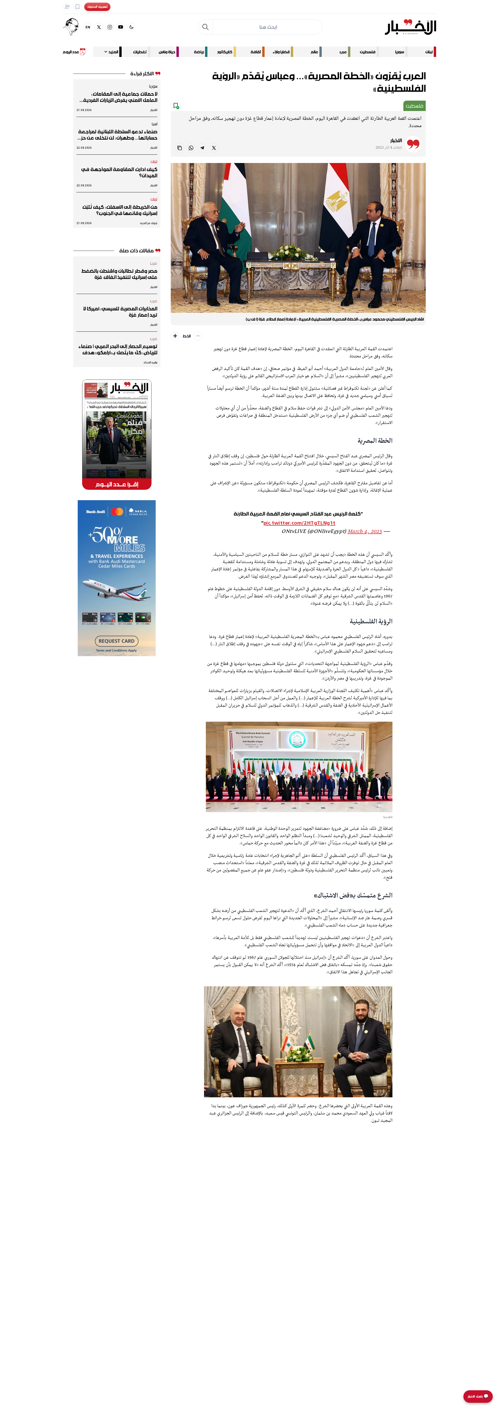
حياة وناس (167, 52)
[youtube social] (120, 27)
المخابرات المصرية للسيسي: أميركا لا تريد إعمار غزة (120, 311)
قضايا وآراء (281, 52)
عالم (314, 52)
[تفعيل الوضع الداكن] (131, 27)
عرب (343, 52)
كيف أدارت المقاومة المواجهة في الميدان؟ (119, 172)
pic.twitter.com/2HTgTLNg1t (299, 522)
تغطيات (140, 52)
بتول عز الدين (148, 223)
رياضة (199, 52)
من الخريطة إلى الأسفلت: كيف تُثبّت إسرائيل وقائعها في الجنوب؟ (119, 210)
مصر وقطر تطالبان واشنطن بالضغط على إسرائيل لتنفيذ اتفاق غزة (119, 274)
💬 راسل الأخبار (478, 1396)
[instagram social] (110, 27)
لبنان (428, 52)
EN (88, 26)
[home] (410, 27)
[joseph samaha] (73, 27)
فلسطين (367, 52)
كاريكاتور (224, 52)
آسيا (154, 123)
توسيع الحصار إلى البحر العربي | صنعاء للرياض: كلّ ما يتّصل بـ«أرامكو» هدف (117, 349)
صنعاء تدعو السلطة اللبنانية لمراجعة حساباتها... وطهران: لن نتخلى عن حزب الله (117, 134)
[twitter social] (99, 27)
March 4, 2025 (364, 532)
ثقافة (256, 52)
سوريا (399, 52)
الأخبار (396, 140)
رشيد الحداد (150, 362)
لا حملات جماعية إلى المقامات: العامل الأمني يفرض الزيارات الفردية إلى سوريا (120, 97)
